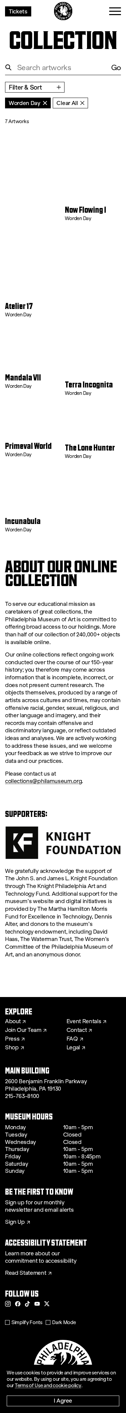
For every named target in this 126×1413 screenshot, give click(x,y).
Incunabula (23, 521)
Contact (77, 1030)
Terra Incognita (89, 384)
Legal (73, 1047)
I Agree (63, 1400)
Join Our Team (23, 1030)
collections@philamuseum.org (43, 781)
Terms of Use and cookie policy (48, 1385)
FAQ (72, 1039)
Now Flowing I (85, 210)
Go (116, 67)
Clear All (67, 102)
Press (12, 1039)
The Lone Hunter (90, 448)
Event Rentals (84, 1021)
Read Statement (25, 1273)
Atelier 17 (19, 306)
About (12, 1021)
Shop (12, 1047)
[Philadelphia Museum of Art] (63, 11)
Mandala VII (23, 377)
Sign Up (15, 1222)
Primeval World (28, 446)
